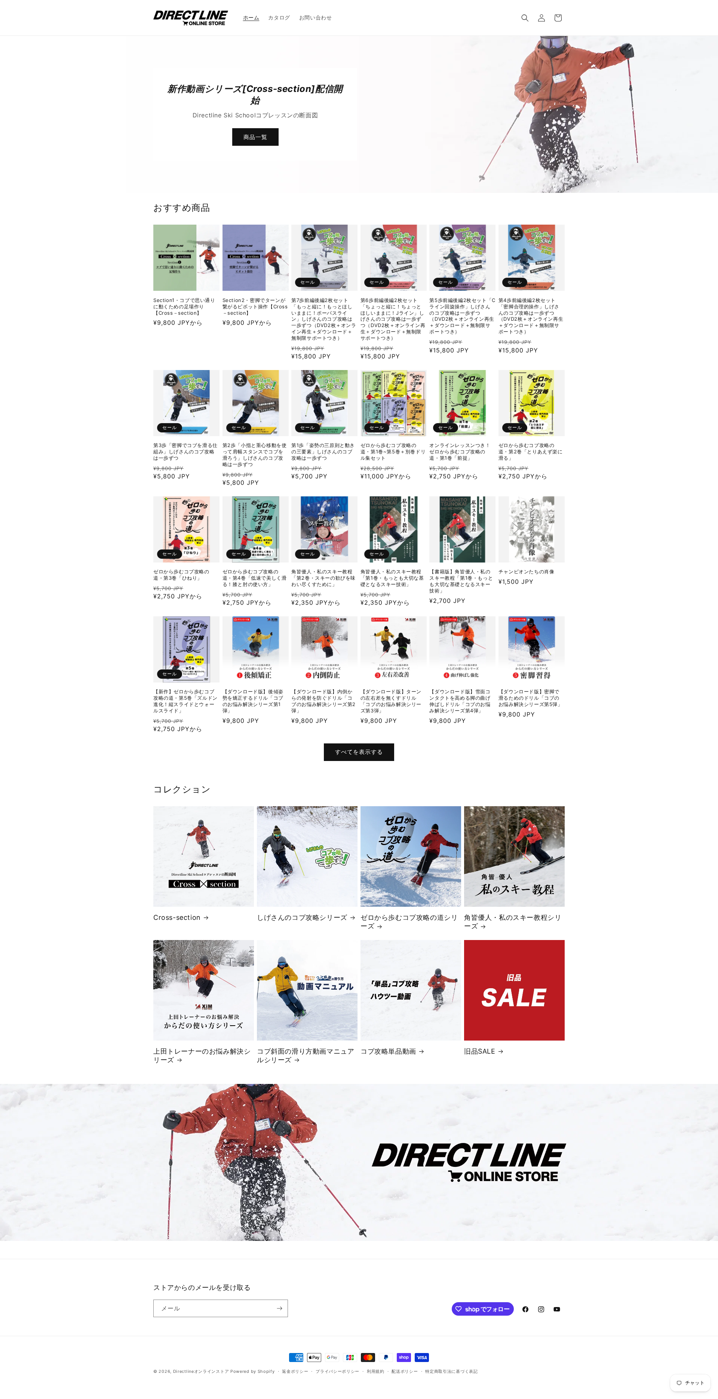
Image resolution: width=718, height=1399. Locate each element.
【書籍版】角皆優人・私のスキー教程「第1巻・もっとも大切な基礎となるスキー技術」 (461, 581)
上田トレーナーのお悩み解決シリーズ (202, 1055)
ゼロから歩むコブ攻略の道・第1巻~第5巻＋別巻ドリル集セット (393, 451)
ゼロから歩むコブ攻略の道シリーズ (409, 921)
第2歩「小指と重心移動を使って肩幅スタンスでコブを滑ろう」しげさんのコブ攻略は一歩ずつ (255, 454)
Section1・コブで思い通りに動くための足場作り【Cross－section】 (184, 306)
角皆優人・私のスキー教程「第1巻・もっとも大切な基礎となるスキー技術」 (392, 577)
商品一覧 (255, 137)
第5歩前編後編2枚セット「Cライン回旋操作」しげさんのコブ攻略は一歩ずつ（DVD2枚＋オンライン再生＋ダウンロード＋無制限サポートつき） (462, 316)
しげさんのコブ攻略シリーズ (302, 917)
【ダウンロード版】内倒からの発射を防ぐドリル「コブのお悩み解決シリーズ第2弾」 (323, 701)
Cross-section (177, 917)
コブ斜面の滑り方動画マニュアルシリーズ (305, 1055)
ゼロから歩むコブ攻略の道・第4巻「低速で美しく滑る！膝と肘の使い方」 (255, 577)
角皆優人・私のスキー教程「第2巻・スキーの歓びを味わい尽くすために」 (323, 577)
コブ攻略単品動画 (388, 1051)
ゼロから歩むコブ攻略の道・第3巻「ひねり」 (181, 574)
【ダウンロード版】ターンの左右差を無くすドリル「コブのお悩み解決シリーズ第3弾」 (390, 701)
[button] (525, 18)
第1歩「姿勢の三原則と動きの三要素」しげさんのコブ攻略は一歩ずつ (323, 451)
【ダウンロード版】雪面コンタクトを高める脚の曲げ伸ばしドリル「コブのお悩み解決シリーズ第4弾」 (459, 701)
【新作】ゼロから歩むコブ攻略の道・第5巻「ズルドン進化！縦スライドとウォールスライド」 (185, 701)
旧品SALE (479, 1051)
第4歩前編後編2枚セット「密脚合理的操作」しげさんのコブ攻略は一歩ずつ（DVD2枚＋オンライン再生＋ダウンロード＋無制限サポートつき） (530, 316)
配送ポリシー (405, 1371)
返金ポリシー (295, 1371)
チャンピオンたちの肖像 (526, 571)
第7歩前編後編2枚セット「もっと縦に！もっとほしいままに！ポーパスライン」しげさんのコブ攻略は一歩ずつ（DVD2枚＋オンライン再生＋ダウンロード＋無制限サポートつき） (323, 319)
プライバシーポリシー (337, 1371)
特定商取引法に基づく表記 (451, 1371)
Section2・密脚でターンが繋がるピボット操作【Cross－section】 (255, 306)
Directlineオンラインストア (201, 1371)
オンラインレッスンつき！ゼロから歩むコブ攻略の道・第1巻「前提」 (459, 451)
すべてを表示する (359, 751)
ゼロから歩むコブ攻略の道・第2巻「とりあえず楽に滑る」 (530, 451)
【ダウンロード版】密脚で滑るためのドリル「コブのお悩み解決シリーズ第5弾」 (530, 697)
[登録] (279, 1308)
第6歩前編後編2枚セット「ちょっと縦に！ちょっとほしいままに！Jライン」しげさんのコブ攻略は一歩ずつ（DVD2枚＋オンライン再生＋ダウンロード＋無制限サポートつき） (392, 319)
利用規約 (375, 1371)
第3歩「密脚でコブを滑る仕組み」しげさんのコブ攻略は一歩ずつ (185, 451)
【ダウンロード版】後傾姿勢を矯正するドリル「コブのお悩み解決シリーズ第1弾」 (253, 701)
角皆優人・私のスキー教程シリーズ (512, 921)
